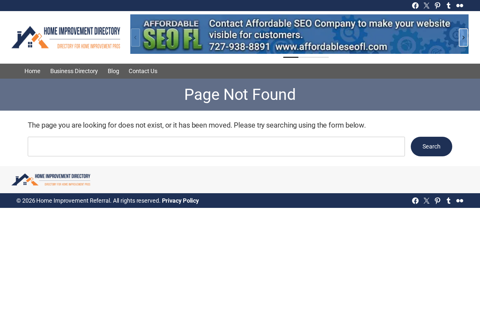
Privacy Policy (180, 200)
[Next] (463, 37)
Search (431, 146)
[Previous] (135, 37)
